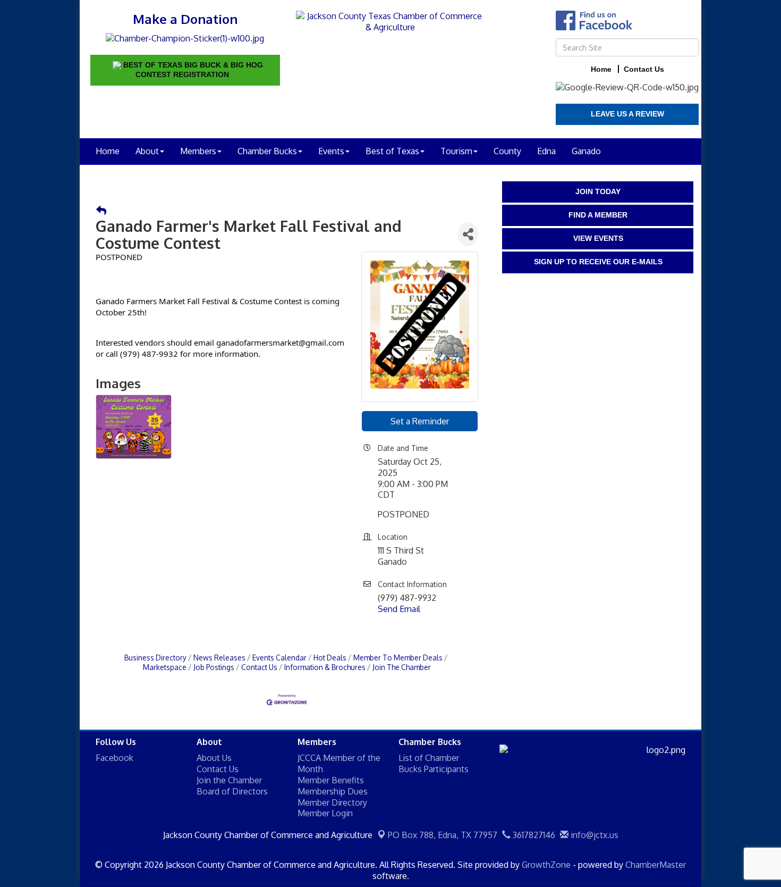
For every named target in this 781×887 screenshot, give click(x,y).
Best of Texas (392, 151)
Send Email (399, 609)
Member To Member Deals (398, 657)
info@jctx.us (593, 835)
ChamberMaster (655, 864)
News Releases (219, 657)
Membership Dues (333, 791)
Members (198, 151)
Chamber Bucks (267, 151)
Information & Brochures (325, 667)
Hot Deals (329, 657)
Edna (546, 151)
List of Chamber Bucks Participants (433, 763)
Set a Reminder (419, 421)
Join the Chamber (229, 780)
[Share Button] (467, 234)
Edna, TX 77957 (442, 835)
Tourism (456, 151)
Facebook (114, 757)
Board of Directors (232, 791)
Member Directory (332, 802)
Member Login (325, 813)
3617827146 (533, 835)
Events (331, 151)
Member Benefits (331, 780)
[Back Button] (101, 210)
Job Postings (213, 667)
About (147, 151)
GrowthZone (546, 864)
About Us (214, 757)
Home (108, 151)
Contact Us (259, 667)
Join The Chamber (401, 667)
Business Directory (155, 657)
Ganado (586, 151)
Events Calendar (279, 657)
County (507, 151)
